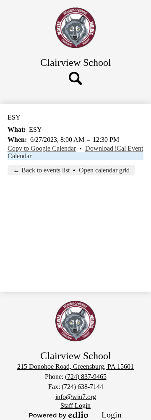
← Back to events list (41, 170)
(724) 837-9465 (86, 376)
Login (112, 414)
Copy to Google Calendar (42, 148)
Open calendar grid (104, 170)
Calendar (19, 155)
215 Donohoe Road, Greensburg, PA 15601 (75, 366)
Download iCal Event (114, 148)
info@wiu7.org (75, 396)
